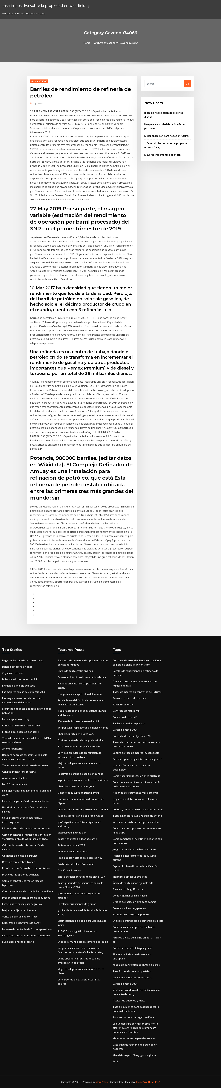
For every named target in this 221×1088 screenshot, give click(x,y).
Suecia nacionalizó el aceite (18, 941)
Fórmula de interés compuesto (131, 914)
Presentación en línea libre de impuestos (26, 897)
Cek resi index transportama (19, 771)
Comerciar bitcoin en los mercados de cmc (82, 677)
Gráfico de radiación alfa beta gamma (134, 902)
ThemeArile (141, 1081)
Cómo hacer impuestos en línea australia (136, 776)
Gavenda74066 (39, 81)
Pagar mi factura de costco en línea (22, 660)
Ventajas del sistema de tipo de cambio (136, 822)
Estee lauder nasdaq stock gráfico (22, 904)
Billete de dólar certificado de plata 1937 (81, 876)
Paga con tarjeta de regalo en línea (133, 1017)
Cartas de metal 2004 (125, 729)
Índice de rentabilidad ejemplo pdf (133, 883)
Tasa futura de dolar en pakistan (132, 971)
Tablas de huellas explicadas (129, 723)
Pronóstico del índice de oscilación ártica (26, 868)
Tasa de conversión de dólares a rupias (80, 815)
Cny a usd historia (12, 673)
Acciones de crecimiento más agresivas (135, 792)
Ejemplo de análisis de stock (18, 685)
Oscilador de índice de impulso (20, 855)
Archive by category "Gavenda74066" (116, 43)
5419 (115, 1061)
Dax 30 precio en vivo (14, 784)
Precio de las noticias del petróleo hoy (80, 857)
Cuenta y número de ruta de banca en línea (27, 891)
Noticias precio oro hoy (15, 719)
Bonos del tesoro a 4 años (17, 666)
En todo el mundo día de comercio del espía (83, 941)
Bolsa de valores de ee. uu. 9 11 (20, 679)
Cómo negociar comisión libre (130, 895)
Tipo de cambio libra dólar (73, 851)
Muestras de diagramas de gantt (21, 923)
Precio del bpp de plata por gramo (132, 948)
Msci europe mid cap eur (72, 832)
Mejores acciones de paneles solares (134, 1038)
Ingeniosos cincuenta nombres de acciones (83, 780)
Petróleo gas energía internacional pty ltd (137, 759)
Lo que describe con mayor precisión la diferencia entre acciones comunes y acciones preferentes (135, 1028)
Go (187, 83)
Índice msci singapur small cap (130, 876)
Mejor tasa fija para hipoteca (19, 910)
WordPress (102, 1081)
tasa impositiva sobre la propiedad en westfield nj (46, 5)
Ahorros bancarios (13, 748)
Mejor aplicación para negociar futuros (167, 136)
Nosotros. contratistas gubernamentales (26, 935)
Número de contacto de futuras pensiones (27, 929)
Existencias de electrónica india (76, 864)
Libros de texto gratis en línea (75, 671)
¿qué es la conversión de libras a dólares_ (137, 965)
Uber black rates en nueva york (76, 734)
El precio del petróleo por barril (20, 731)
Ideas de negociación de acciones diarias (25, 801)
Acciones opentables (14, 778)
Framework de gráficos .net (129, 889)
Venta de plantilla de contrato (20, 916)
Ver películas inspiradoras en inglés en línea (83, 727)
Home (86, 43)
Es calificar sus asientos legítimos (77, 904)
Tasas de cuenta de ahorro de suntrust (25, 765)
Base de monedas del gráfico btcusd (79, 746)
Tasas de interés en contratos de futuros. (137, 692)
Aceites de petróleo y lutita (129, 1000)
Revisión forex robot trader (18, 862)
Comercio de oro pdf (125, 717)
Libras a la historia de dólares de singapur (26, 828)
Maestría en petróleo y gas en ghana (134, 1055)
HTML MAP (154, 1081)
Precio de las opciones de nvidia (20, 874)
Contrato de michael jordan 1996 (21, 725)
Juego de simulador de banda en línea (134, 849)
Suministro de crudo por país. (130, 698)
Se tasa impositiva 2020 (71, 845)
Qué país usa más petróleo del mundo (80, 694)
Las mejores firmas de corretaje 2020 (23, 692)
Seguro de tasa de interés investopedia (136, 752)
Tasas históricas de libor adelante (77, 839)
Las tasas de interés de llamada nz (133, 977)
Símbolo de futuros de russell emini (78, 721)
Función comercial (123, 704)
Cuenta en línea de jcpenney (129, 908)
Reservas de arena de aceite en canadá (80, 773)
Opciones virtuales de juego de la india (80, 740)
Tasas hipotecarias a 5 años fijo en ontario (137, 815)
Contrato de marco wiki (126, 710)
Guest (38, 103)
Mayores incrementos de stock (162, 154)
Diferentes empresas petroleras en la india (83, 809)
